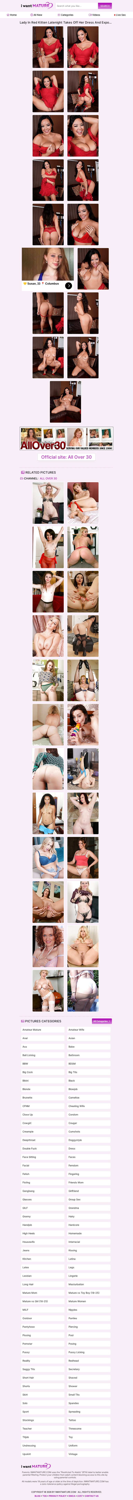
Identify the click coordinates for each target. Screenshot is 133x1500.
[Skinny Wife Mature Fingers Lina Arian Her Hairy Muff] (83, 591)
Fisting (26, 1182)
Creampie (28, 1131)
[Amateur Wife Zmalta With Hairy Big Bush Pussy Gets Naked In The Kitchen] (48, 680)
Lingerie (73, 1275)
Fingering (74, 1173)
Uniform (73, 1445)
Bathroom (74, 1055)
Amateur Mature (32, 1029)
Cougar (73, 1123)
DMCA (72, 1496)
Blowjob (73, 1089)
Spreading (74, 1411)
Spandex (74, 1403)
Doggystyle (75, 1140)
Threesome (75, 1428)
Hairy (71, 1216)
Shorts (26, 1386)
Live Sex (120, 14)
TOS (44, 1496)
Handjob (27, 1224)
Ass (25, 1046)
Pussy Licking (77, 1352)
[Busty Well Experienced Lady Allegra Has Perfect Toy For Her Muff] (83, 724)
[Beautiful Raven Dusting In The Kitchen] (48, 769)
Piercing (73, 1326)
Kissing (73, 1250)
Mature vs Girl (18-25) (35, 1301)
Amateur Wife (76, 1029)
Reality (26, 1360)
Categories (66, 14)
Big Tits (73, 1072)
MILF (25, 1309)
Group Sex (75, 1199)
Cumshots (74, 1131)
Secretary (74, 1369)
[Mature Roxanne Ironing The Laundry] (48, 946)
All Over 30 (48, 478)
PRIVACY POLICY (57, 1496)
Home (13, 14)
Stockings (28, 1420)
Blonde (26, 1089)
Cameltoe (74, 1097)
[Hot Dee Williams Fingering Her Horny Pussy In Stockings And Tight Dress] (48, 991)
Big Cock (28, 1072)
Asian (72, 1038)
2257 (80, 1496)
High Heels (29, 1233)
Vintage (73, 1454)
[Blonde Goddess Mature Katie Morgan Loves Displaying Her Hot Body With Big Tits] (83, 946)
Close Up (28, 1114)
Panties (73, 1318)
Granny (27, 1216)
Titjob (26, 1437)
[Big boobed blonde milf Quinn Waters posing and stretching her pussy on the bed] (48, 636)
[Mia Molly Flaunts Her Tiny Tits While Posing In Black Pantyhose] (48, 591)
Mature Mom (30, 1292)
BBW (25, 1063)
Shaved (73, 1377)
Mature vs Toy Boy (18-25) (84, 1292)
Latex (26, 1267)
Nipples (73, 1309)
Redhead (74, 1360)
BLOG (37, 1496)
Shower (73, 1386)
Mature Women (77, 1301)
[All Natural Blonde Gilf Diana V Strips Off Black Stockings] (48, 724)
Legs (71, 1267)
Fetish (26, 1173)
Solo (25, 1403)
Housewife (29, 1241)
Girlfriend (74, 1190)
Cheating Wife (77, 1106)
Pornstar (27, 1343)
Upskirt (27, 1454)
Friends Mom (76, 1182)
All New (37, 14)
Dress (72, 1148)
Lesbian (27, 1275)
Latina (72, 1258)
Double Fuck (30, 1148)
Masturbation (76, 1284)
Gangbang (28, 1190)
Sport (26, 1411)
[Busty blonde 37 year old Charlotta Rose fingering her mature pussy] (83, 769)
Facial (26, 1165)
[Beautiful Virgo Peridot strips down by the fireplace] (83, 813)
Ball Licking (29, 1055)
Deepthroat (29, 1140)
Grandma (74, 1207)
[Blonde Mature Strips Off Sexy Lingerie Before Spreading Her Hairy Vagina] (48, 503)
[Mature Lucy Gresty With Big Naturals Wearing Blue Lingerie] (83, 680)
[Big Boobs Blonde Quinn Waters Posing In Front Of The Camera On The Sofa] (48, 858)
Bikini (25, 1080)
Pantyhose (29, 1326)
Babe (71, 1046)
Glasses (27, 1199)
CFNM (26, 1106)
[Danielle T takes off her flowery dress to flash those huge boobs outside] (83, 991)
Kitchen (27, 1258)
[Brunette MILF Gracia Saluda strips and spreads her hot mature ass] (83, 636)
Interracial (74, 1241)
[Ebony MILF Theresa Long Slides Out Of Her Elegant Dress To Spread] (48, 813)
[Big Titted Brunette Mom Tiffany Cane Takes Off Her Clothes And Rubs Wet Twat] (48, 902)
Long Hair (28, 1284)
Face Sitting (29, 1156)
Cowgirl (27, 1123)
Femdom (73, 1165)
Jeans (26, 1250)
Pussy (26, 1352)
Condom (73, 1114)
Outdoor (27, 1318)
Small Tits (74, 1394)
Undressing (29, 1445)
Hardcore (74, 1224)
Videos (96, 14)
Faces (72, 1156)
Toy (71, 1437)
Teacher (27, 1428)
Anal (25, 1038)
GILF (25, 1207)
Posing (72, 1343)
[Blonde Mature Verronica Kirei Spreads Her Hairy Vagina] (83, 503)
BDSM (72, 1063)
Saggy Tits (29, 1369)
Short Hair (28, 1377)
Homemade (75, 1233)
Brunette (27, 1097)
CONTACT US (92, 1496)
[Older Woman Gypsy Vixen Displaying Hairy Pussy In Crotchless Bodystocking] (48, 547)
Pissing (27, 1335)
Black (72, 1080)
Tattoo (72, 1420)
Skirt (25, 1394)
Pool (71, 1335)
